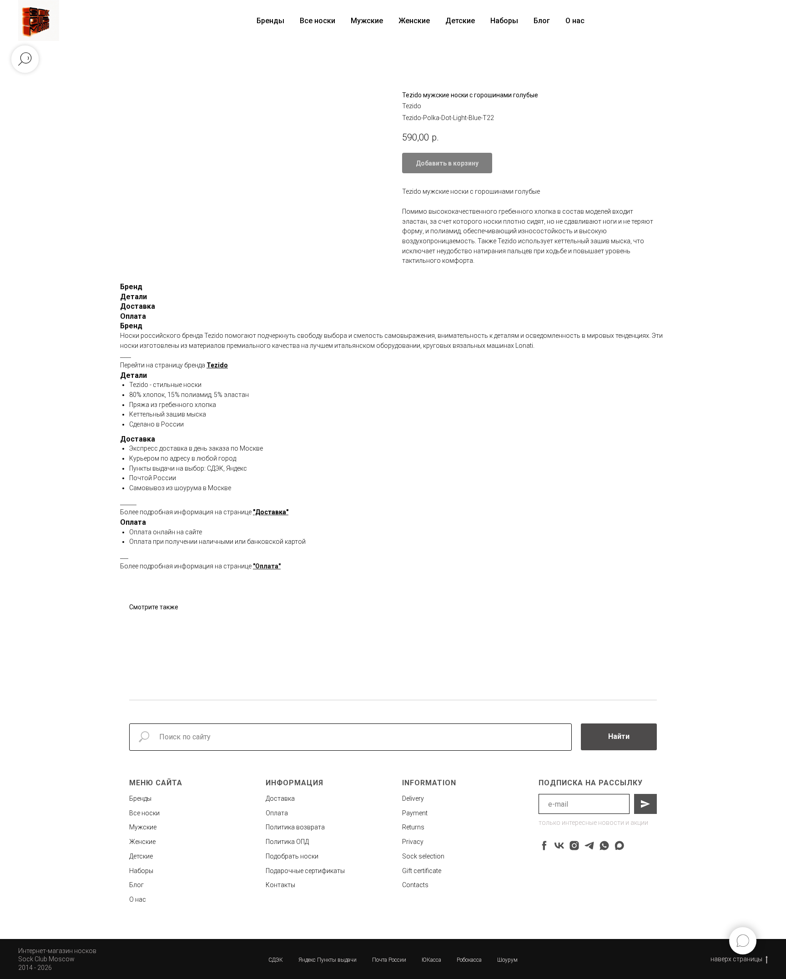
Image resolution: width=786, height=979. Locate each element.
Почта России (389, 960)
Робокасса (469, 960)
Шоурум (507, 960)
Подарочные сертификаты (305, 870)
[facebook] (544, 845)
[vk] (559, 845)
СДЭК (275, 960)
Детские (460, 20)
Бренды (140, 798)
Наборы (504, 20)
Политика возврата (295, 827)
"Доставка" (270, 512)
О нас (574, 20)
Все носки (317, 20)
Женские (414, 20)
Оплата (277, 813)
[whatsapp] (604, 845)
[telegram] (589, 845)
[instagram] (574, 845)
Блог (542, 20)
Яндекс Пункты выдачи (327, 960)
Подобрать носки (292, 856)
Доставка (280, 798)
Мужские (367, 20)
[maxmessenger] (619, 845)
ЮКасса (431, 960)
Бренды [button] (270, 20)
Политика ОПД (287, 841)
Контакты (280, 885)
